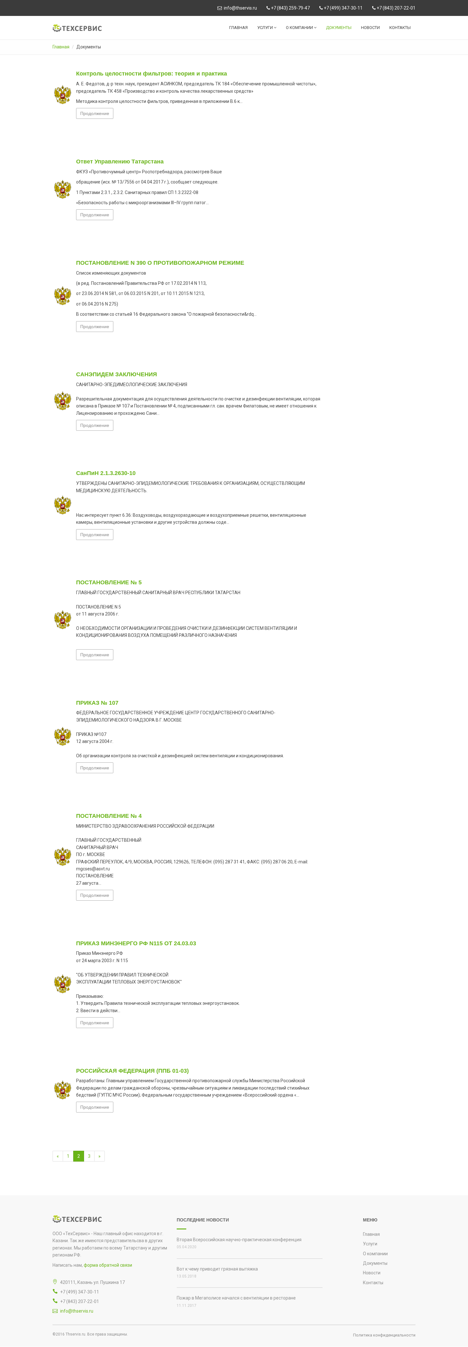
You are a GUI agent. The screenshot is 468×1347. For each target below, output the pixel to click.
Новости (370, 27)
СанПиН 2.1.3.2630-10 (106, 473)
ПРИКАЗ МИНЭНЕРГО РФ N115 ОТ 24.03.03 (136, 943)
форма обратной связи (108, 1265)
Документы (338, 27)
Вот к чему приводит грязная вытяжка (217, 1268)
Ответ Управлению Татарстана (120, 161)
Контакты (400, 27)
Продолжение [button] (94, 113)
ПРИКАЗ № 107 (97, 703)
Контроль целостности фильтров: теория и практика (151, 73)
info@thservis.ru (239, 8)
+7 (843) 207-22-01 (395, 8)
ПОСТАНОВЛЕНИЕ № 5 (109, 582)
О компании (375, 1253)
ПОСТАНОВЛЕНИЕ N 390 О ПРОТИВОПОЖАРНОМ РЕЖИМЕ (160, 263)
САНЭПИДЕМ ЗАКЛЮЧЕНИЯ (116, 374)
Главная (238, 27)
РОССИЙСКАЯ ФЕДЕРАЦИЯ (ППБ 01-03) (132, 1071)
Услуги (265, 27)
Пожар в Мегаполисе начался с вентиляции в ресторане (236, 1297)
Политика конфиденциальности (384, 1335)
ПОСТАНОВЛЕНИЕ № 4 (109, 816)
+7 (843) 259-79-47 (290, 8)
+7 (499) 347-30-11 (343, 8)
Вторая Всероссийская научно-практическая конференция (239, 1239)
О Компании (300, 27)
